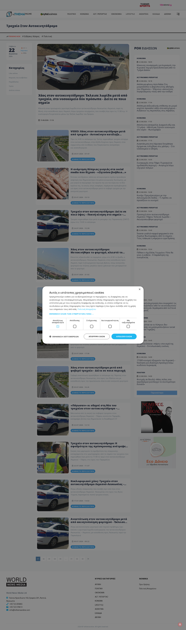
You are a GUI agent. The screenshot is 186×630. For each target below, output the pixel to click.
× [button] (139, 289)
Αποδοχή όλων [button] (124, 336)
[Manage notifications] (180, 624)
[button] (93, 314)
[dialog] (93, 315)
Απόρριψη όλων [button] (97, 336)
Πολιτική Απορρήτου (87, 309)
